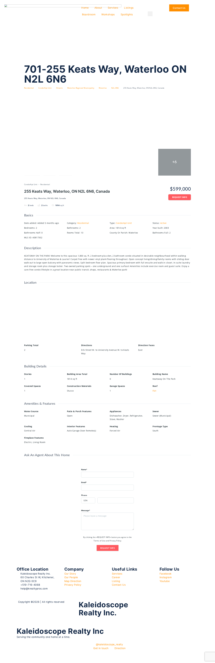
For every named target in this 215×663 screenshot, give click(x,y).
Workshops (108, 14)
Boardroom (89, 14)
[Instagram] (151, 604)
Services (113, 7)
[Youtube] (159, 604)
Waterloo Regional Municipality (80, 88)
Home (85, 7)
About (98, 7)
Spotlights (127, 14)
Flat (154, 390)
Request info (179, 197)
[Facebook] (143, 604)
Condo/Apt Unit (45, 88)
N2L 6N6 (115, 88)
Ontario (59, 88)
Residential (29, 88)
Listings (129, 7)
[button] (150, 13)
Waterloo (103, 88)
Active (163, 223)
